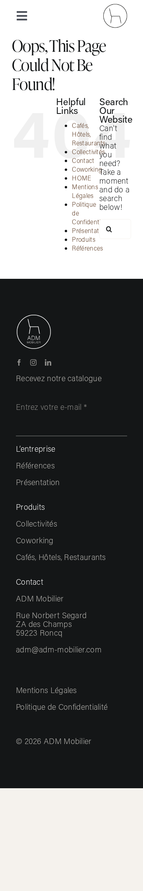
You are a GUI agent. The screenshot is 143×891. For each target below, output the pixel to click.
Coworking (87, 169)
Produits (83, 239)
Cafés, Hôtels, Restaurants (88, 134)
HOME (81, 178)
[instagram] (33, 362)
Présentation (89, 230)
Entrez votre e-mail (51, 406)
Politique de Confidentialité (62, 706)
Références (87, 248)
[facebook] (19, 362)
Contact (83, 160)
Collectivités (88, 151)
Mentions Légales (85, 191)
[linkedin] (48, 362)
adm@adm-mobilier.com (59, 649)
